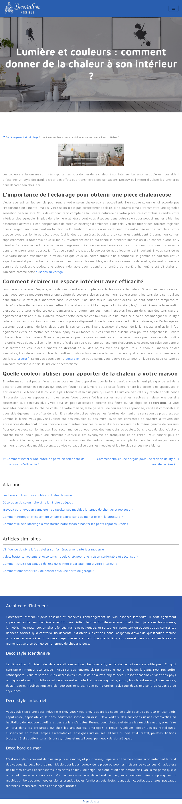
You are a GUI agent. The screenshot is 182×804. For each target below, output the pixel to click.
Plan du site (91, 801)
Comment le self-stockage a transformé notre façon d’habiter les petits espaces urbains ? (67, 524)
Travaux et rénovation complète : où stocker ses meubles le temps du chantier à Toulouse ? (68, 509)
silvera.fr (24, 358)
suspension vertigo (49, 272)
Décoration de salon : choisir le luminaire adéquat (38, 502)
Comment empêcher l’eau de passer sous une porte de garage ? (48, 571)
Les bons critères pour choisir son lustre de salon (37, 495)
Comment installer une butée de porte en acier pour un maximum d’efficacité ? (46, 461)
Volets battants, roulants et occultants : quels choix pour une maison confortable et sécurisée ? (70, 556)
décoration (73, 358)
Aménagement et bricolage (22, 137)
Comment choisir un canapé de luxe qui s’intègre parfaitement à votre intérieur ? (60, 563)
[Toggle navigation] (173, 8)
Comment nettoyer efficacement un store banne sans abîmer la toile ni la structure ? (63, 516)
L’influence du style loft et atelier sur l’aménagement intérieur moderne (53, 549)
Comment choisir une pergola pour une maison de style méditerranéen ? (136, 461)
